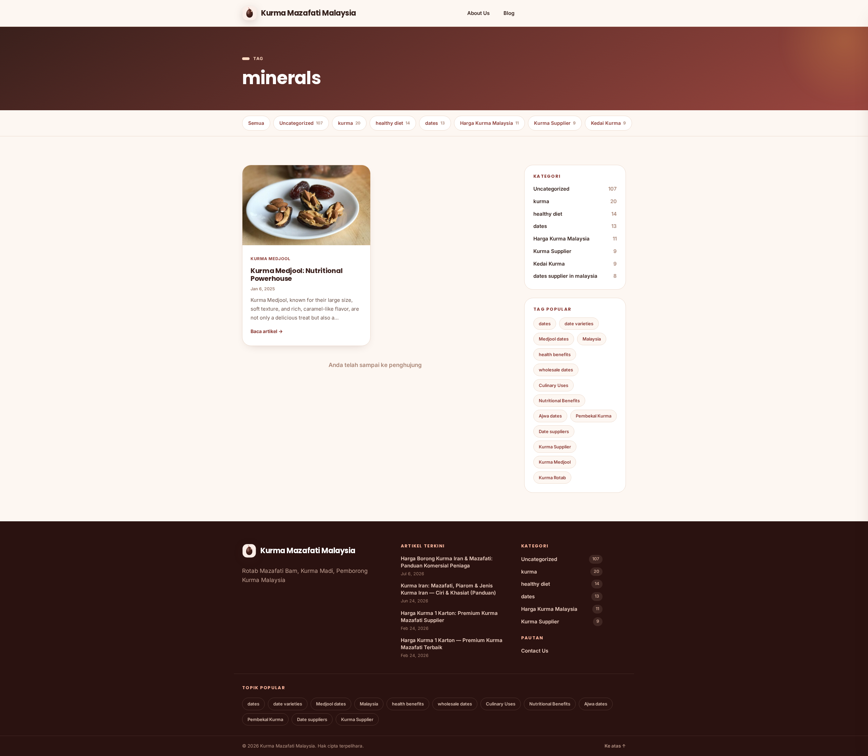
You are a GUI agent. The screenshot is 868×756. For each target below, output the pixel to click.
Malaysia (592, 339)
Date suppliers (554, 431)
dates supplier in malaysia (575, 276)
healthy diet (393, 123)
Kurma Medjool (555, 462)
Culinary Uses (553, 385)
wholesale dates (556, 369)
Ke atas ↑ (615, 746)
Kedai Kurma (608, 123)
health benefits (555, 354)
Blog (509, 13)
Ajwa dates (550, 416)
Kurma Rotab (552, 477)
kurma (349, 123)
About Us (478, 13)
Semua (256, 123)
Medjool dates (554, 339)
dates (435, 123)
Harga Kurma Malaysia (489, 123)
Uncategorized (301, 123)
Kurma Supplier (555, 123)
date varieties (579, 323)
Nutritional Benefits (559, 400)
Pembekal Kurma (593, 416)
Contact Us (534, 650)
